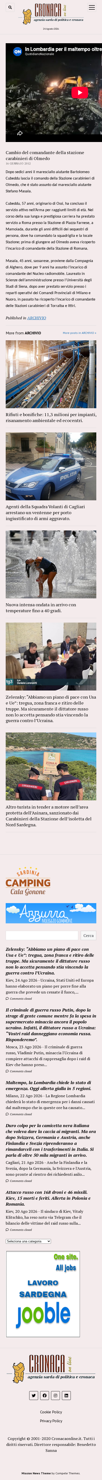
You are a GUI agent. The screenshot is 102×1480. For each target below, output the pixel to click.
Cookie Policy (51, 1411)
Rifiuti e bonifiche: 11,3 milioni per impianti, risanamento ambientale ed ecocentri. (51, 417)
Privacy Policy (51, 1420)
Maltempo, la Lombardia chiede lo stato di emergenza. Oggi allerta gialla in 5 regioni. (48, 1085)
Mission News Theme (36, 1473)
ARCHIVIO (36, 318)
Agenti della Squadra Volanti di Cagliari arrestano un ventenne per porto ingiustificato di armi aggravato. (45, 512)
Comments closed (20, 998)
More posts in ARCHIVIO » (79, 333)
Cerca (88, 935)
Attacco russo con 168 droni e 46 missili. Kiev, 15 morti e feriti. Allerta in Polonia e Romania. (48, 1198)
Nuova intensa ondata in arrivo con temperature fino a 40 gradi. (41, 607)
